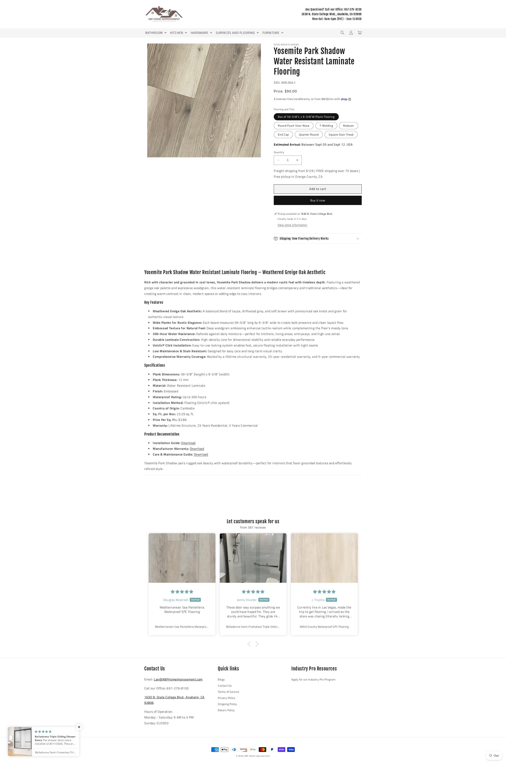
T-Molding (326, 125)
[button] (342, 32)
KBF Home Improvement (257, 755)
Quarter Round (309, 134)
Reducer (348, 125)
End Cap (283, 134)
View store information (292, 225)
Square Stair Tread (341, 134)
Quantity (279, 152)
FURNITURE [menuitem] (270, 32)
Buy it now (317, 200)
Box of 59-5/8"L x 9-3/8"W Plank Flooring (306, 117)
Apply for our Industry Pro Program (313, 679)
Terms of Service (228, 692)
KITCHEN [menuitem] (176, 32)
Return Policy (226, 710)
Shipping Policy (227, 704)
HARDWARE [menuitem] (199, 32)
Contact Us (225, 685)
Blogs (221, 679)
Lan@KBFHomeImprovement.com (178, 679)
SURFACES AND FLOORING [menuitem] (235, 32)
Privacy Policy (226, 698)
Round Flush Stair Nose (293, 125)
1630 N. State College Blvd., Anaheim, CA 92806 (332, 14)
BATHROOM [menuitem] (154, 32)
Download (188, 442)
